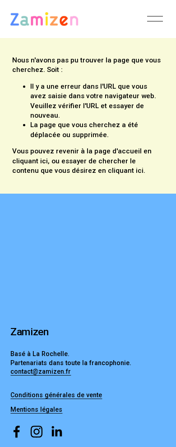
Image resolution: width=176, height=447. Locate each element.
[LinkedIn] (56, 431)
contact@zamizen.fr (40, 371)
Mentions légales (36, 409)
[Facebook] (16, 431)
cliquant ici (30, 161)
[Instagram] (36, 431)
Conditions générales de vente (56, 395)
